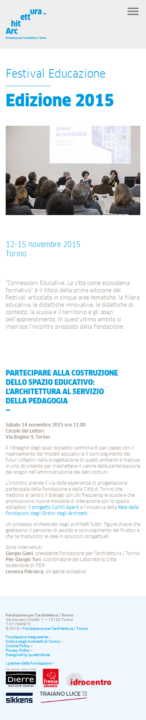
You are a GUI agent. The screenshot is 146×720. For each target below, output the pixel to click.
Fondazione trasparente (27, 637)
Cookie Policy (18, 646)
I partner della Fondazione (29, 663)
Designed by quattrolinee (28, 654)
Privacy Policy (18, 650)
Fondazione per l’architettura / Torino (55, 628)
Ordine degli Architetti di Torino (33, 641)
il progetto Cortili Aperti (53, 507)
